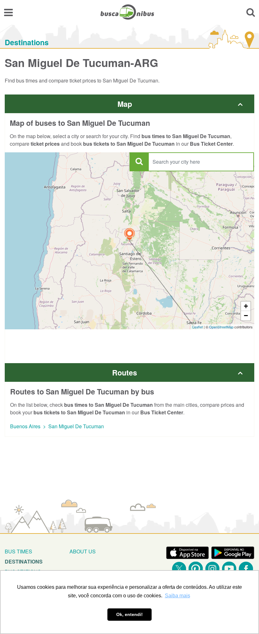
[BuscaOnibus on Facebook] (246, 568)
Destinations (27, 42)
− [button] (246, 316)
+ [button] (246, 306)
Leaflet (197, 326)
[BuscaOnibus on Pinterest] (195, 568)
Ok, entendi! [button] (129, 614)
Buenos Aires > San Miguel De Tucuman (57, 426)
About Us (82, 551)
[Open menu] (8, 12)
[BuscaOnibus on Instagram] (212, 568)
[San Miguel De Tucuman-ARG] (129, 235)
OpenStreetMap (221, 326)
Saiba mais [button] (177, 595)
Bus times (18, 551)
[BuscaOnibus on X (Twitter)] (179, 568)
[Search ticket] (250, 12)
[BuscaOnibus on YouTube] (229, 568)
